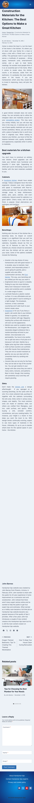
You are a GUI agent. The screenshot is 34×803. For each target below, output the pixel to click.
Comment (7, 727)
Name (5, 753)
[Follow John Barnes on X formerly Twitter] (6, 630)
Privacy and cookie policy (17, 782)
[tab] (13, 703)
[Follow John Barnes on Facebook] (3, 630)
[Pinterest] (26, 788)
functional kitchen (10, 180)
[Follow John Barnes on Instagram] (10, 630)
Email (5, 761)
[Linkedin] (30, 788)
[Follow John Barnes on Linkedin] (13, 630)
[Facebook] (19, 788)
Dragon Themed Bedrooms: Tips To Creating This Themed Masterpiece (8, 643)
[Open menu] (30, 4)
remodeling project (13, 120)
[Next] (29, 684)
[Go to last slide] (4, 684)
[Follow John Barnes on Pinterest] (17, 630)
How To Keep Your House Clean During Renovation (25, 641)
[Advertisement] (17, 505)
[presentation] (17, 675)
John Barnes (9, 695)
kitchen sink (19, 387)
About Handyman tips (17, 776)
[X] (23, 788)
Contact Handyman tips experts (17, 779)
